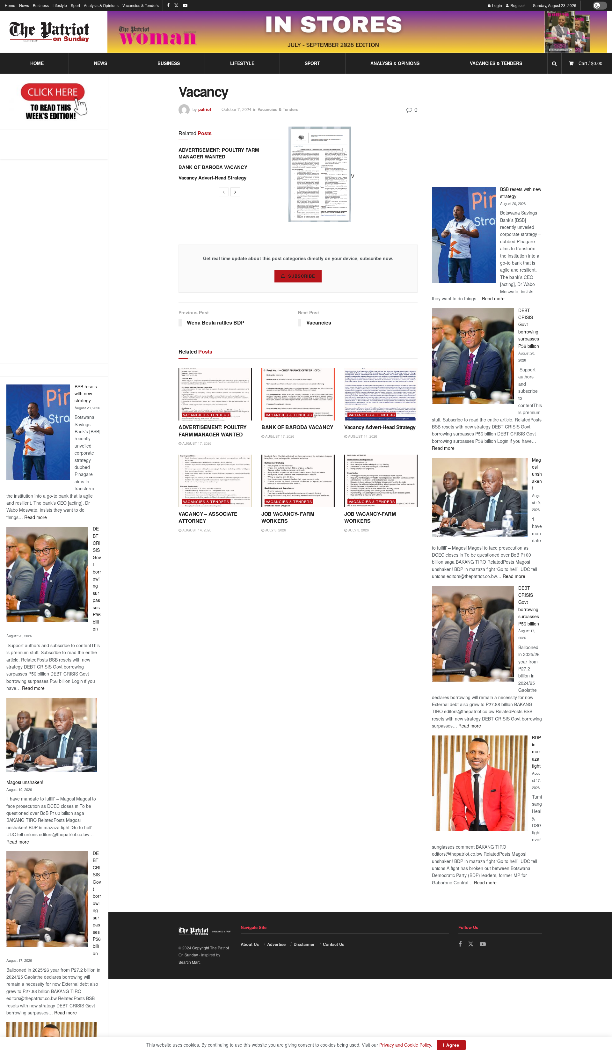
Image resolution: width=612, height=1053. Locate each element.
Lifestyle (60, 5)
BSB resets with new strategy (86, 393)
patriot (204, 109)
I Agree (451, 1045)
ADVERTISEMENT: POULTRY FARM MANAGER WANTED (218, 153)
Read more (35, 517)
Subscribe (301, 276)
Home (10, 5)
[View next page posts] (235, 191)
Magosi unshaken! (24, 782)
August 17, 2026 (196, 443)
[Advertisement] (53, 261)
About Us (250, 944)
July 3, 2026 (275, 529)
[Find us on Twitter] (176, 5)
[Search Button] (554, 63)
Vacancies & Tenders (140, 5)
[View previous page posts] (224, 191)
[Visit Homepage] (49, 32)
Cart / (590, 63)
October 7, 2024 (236, 109)
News (24, 5)
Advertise (276, 944)
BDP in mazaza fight (536, 751)
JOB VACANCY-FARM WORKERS (370, 517)
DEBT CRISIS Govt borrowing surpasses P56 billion (97, 578)
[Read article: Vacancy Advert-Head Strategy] (381, 394)
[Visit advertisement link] (357, 31)
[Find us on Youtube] (185, 5)
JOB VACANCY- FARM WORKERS (287, 517)
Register (517, 5)
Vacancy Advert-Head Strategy (212, 177)
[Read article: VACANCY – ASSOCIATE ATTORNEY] (215, 481)
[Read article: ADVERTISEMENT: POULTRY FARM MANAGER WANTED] (215, 394)
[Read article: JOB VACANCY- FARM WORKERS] (298, 481)
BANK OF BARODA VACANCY (212, 167)
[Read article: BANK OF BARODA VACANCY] (298, 394)
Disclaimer (304, 944)
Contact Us (333, 944)
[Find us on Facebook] (168, 5)
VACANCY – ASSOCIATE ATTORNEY (207, 517)
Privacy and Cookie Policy (405, 1045)
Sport (75, 5)
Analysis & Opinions (101, 5)
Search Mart (189, 962)
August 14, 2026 (362, 436)
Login (496, 5)
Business (41, 5)
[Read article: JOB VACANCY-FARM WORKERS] (381, 481)
